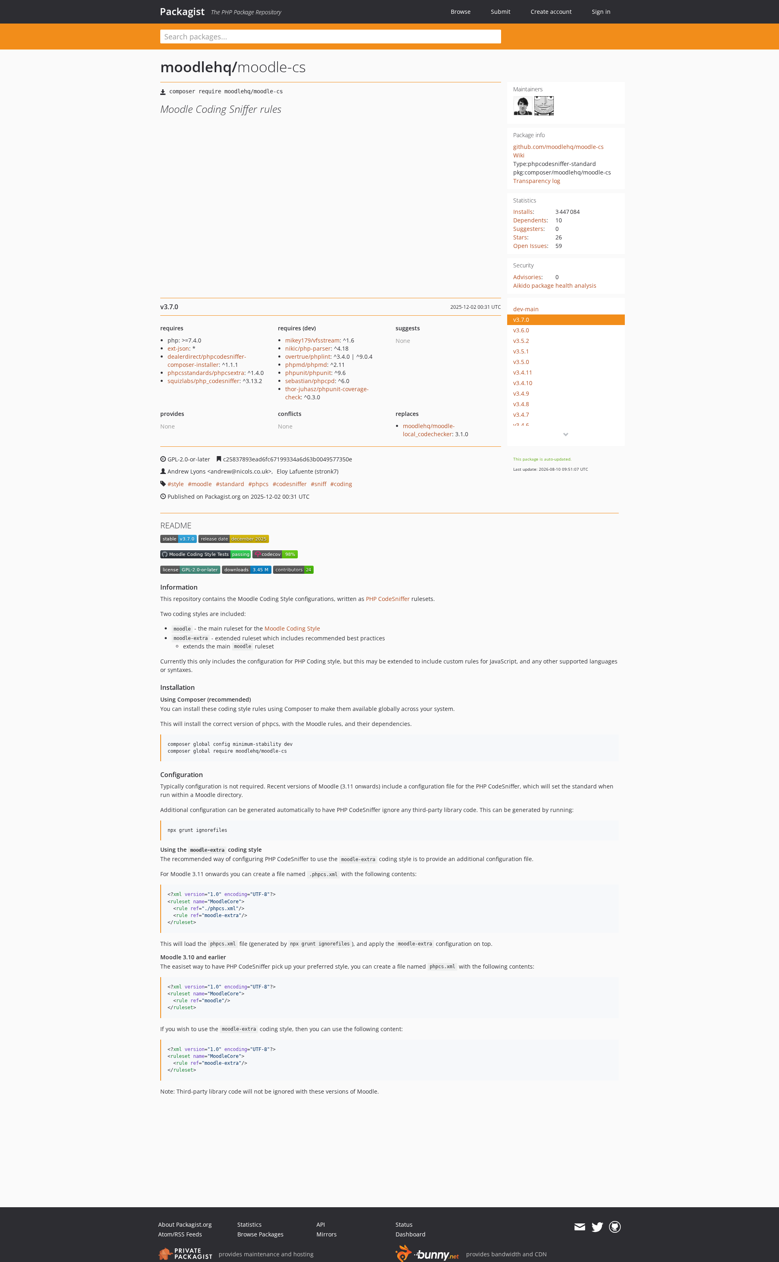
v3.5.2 (521, 341)
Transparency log (536, 181)
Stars (520, 237)
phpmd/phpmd (306, 364)
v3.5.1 (521, 351)
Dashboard (411, 1234)
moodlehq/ (198, 67)
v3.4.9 (521, 393)
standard (231, 484)
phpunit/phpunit (308, 373)
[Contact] (579, 1227)
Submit (500, 11)
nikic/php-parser (308, 348)
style (177, 484)
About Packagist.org (185, 1224)
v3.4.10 (522, 383)
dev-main (526, 309)
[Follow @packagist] (597, 1227)
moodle (202, 484)
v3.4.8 (521, 404)
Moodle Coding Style (292, 628)
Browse (461, 11)
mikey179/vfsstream (312, 340)
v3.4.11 (522, 372)
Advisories (527, 277)
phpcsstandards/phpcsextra (206, 373)
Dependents (530, 220)
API (320, 1224)
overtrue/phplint (307, 356)
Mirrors (326, 1234)
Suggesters (528, 229)
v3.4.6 (521, 425)
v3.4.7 (521, 414)
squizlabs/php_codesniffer (203, 381)
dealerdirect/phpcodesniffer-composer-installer (207, 360)
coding (343, 484)
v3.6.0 (521, 330)
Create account (551, 11)
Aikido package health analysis (554, 285)
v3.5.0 (521, 362)
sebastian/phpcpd (310, 381)
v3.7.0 (521, 319)
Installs (523, 211)
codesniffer (291, 484)
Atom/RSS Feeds (180, 1234)
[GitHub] (615, 1227)
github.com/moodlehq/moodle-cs (558, 147)
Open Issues (530, 246)
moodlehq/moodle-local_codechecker (429, 430)
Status (404, 1224)
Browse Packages (260, 1234)
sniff (320, 484)
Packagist (182, 11)
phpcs (260, 484)
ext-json (178, 348)
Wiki (519, 155)
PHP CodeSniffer (388, 599)
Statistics (249, 1224)
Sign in (601, 11)
